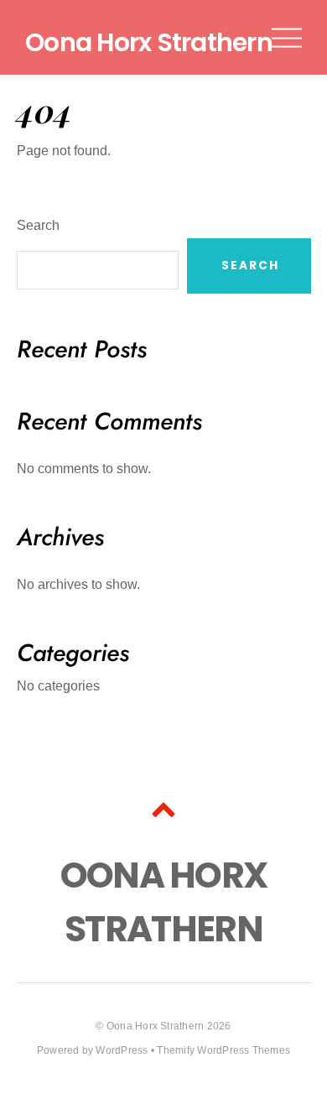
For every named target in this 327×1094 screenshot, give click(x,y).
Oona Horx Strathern (155, 1026)
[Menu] (287, 37)
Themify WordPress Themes (223, 1050)
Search (38, 225)
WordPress (122, 1050)
